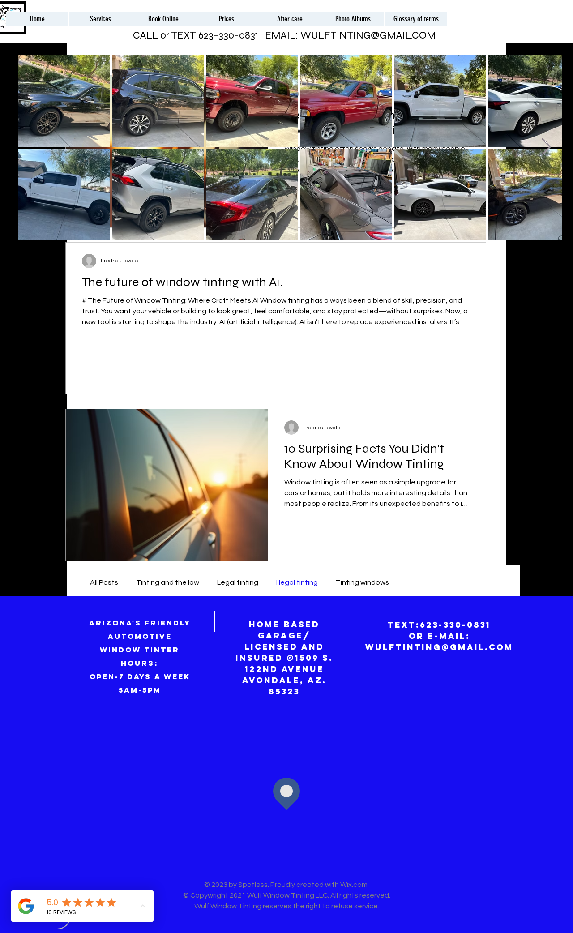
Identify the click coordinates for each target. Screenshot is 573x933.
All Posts (104, 582)
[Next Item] (546, 147)
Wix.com (354, 884)
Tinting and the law (167, 582)
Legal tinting (237, 582)
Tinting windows (362, 582)
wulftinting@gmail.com (439, 647)
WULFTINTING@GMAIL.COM (368, 35)
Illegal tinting (297, 582)
